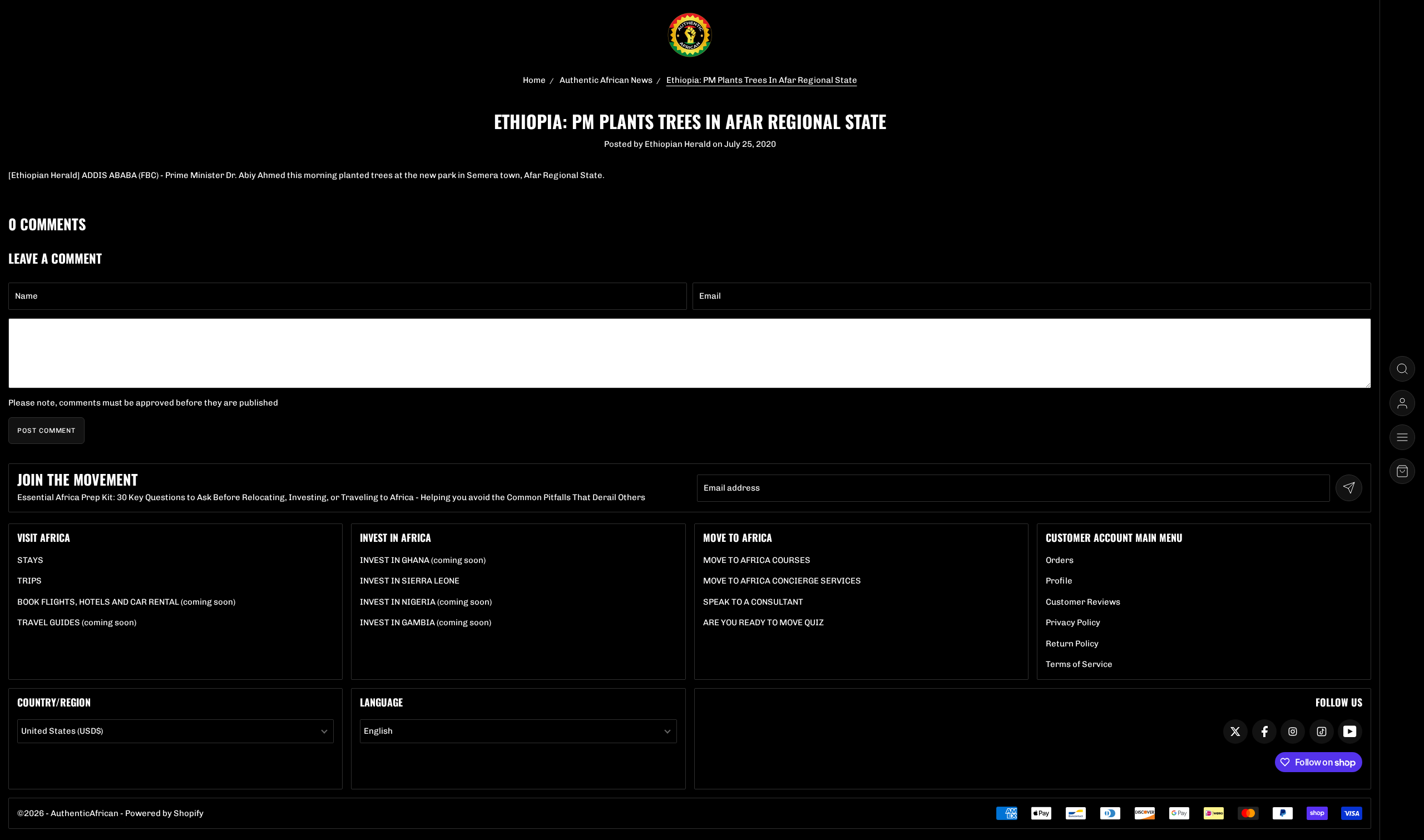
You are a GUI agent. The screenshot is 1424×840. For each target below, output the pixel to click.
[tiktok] (1321, 731)
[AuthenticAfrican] (690, 35)
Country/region (54, 702)
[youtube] (1350, 731)
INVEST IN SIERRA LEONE (409, 581)
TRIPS (29, 581)
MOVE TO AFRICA (737, 537)
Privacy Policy (1073, 623)
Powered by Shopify (164, 813)
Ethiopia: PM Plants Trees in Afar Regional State (761, 80)
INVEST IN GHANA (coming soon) (423, 560)
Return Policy (1072, 644)
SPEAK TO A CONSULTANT (753, 602)
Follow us (1339, 702)
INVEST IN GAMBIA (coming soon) (425, 623)
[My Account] (1402, 403)
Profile (1059, 581)
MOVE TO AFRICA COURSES (756, 560)
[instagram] (1292, 731)
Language (381, 702)
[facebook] (1264, 731)
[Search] (1402, 369)
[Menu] (1402, 437)
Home (534, 80)
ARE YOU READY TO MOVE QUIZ (763, 623)
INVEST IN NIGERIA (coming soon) (426, 602)
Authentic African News (606, 80)
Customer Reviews (1083, 602)
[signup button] (1349, 488)
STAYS (30, 560)
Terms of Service (1079, 664)
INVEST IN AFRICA (395, 537)
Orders (1060, 560)
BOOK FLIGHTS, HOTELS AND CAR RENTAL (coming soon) (126, 602)
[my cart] (1402, 471)
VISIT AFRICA (43, 537)
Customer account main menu (1114, 537)
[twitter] (1235, 731)
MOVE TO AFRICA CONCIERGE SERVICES (782, 581)
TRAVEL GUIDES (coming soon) (76, 623)
